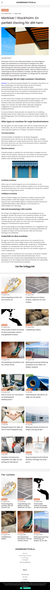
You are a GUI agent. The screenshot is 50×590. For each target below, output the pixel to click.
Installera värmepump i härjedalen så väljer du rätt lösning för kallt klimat (11, 459)
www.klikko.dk (26, 562)
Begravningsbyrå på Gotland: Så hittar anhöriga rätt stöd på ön (37, 459)
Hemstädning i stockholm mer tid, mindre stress (12, 363)
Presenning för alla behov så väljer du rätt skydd (36, 396)
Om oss (25, 577)
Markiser (4, 83)
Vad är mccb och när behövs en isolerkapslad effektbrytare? (12, 397)
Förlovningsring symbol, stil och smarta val (11, 298)
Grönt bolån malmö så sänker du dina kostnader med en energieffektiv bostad (12, 332)
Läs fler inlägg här (25, 266)
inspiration (5, 10)
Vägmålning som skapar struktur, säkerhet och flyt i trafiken (36, 299)
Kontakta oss (25, 582)
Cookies (25, 579)
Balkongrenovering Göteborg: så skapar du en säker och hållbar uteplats (37, 364)
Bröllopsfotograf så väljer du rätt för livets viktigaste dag (12, 428)
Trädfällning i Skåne (33, 330)
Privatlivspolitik (27, 588)
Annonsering (25, 574)
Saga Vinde (17, 13)
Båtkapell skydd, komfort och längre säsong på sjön (37, 428)
